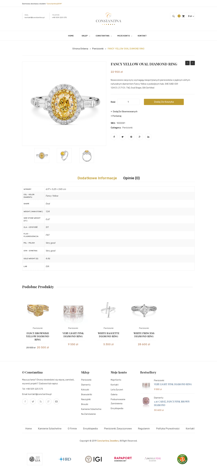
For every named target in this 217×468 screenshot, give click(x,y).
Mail (26, 15)
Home (28, 428)
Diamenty (86, 385)
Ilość (113, 102)
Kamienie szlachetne (49, 428)
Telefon (55, 15)
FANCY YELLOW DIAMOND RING (192, 63)
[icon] (25, 401)
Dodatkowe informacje (97, 178)
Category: (116, 127)
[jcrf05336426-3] (86, 155)
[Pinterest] (131, 136)
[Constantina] (108, 19)
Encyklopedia (117, 408)
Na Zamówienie (88, 414)
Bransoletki (86, 394)
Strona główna (80, 48)
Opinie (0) (131, 178)
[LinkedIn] (148, 136)
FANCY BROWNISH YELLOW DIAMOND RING (37, 336)
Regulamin (144, 428)
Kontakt (115, 385)
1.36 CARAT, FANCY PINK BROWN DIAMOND (172, 403)
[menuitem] (72, 36)
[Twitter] (122, 136)
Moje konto (116, 380)
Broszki (84, 404)
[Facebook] (114, 136)
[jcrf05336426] (42, 155)
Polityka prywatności (168, 428)
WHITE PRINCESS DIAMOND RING (144, 335)
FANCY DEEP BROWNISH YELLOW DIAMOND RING (187, 63)
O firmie (72, 428)
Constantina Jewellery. (108, 441)
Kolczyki (85, 389)
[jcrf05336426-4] (64, 155)
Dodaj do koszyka (164, 101)
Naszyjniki (86, 399)
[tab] (97, 178)
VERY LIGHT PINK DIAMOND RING (73, 335)
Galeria (114, 394)
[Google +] (139, 136)
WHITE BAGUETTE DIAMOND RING (108, 335)
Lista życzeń (117, 389)
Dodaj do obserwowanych (124, 111)
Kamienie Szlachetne (91, 409)
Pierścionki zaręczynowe (118, 428)
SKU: (113, 123)
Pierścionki (98, 48)
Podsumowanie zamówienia (118, 401)
